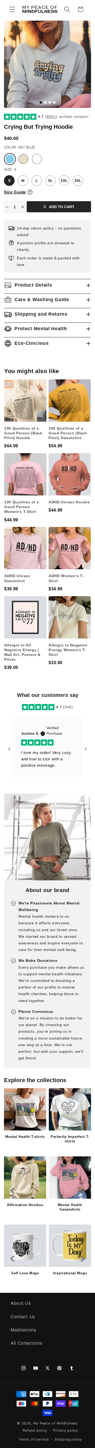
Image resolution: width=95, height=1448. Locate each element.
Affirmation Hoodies (25, 1205)
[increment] (22, 207)
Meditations (23, 1329)
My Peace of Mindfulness (55, 1423)
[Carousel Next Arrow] (86, 749)
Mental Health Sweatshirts (70, 1207)
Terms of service (34, 1439)
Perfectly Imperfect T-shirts (70, 1139)
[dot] (41, 102)
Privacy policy (65, 1430)
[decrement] (7, 207)
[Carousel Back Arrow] (9, 749)
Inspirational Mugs (70, 1273)
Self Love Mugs (25, 1273)
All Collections (26, 1343)
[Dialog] (30, 192)
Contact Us (23, 1316)
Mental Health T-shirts (25, 1137)
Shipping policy (68, 1439)
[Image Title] (25, 1109)
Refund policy (35, 1430)
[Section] (25, 707)
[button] (12, 9)
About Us (21, 1303)
